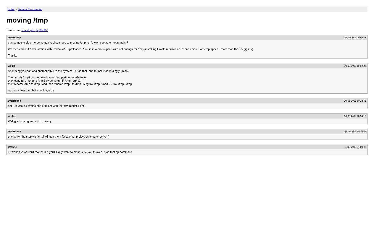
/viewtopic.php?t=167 (34, 30)
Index (11, 9)
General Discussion (30, 9)
